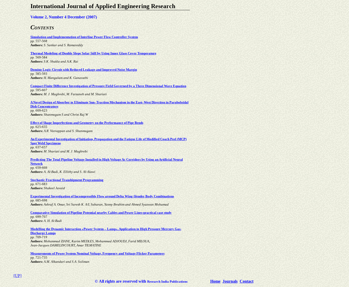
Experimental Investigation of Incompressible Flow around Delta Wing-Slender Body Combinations (102, 196)
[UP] (17, 275)
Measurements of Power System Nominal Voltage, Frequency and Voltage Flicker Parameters (97, 253)
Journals (230, 281)
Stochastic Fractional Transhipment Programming (66, 180)
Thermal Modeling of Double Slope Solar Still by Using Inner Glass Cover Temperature (93, 53)
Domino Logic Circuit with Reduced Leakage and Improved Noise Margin (83, 69)
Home (215, 281)
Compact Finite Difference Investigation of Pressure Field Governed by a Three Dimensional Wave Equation (108, 86)
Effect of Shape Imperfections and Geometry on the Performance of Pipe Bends (86, 123)
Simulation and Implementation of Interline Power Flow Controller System (84, 37)
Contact (246, 281)
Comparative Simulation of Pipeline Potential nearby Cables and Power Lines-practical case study (101, 212)
